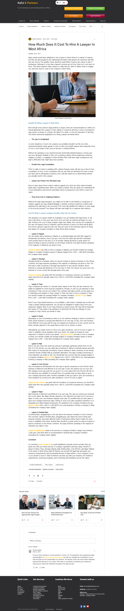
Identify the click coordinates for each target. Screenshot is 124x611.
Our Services (21, 591)
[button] (102, 26)
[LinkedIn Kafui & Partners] (84, 606)
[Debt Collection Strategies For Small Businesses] (62, 502)
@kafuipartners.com (93, 586)
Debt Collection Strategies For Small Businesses (61, 514)
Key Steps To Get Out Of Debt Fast (91, 514)
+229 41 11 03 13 (91, 589)
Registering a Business (60, 26)
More (91, 26)
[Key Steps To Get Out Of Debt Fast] (91, 502)
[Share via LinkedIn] (38, 476)
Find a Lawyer (82, 26)
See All (103, 491)
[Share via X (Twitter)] (34, 476)
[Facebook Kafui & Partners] (81, 606)
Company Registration (32, 26)
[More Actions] (94, 551)
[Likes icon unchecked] (34, 568)
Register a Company (46, 26)
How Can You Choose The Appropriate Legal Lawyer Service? (31, 514)
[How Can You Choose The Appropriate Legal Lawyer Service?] (32, 502)
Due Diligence (72, 26)
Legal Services (59, 464)
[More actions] (94, 39)
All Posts (21, 26)
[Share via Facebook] (29, 476)
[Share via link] (42, 476)
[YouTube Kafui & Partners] (88, 606)
